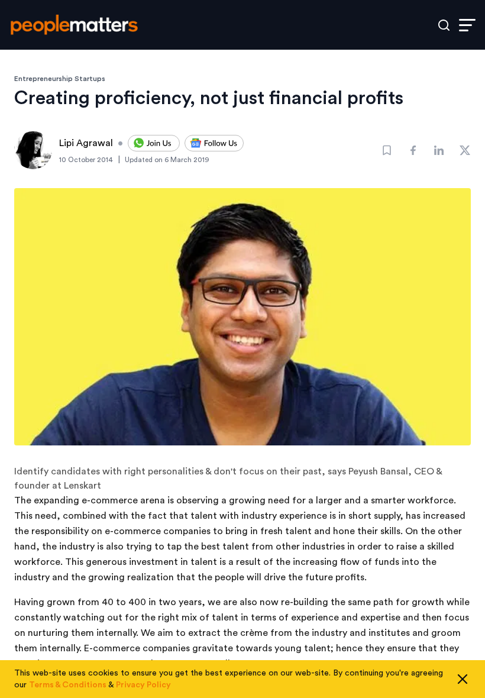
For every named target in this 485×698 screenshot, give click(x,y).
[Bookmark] (387, 150)
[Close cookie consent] (462, 679)
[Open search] (444, 25)
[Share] (413, 150)
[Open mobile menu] (467, 25)
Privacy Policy (143, 685)
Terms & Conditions (67, 685)
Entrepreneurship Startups (59, 78)
